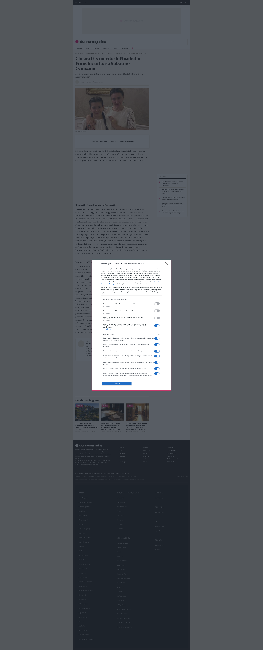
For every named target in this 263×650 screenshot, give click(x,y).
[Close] (167, 264)
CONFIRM (117, 383)
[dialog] (131, 325)
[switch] (157, 303)
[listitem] (131, 299)
